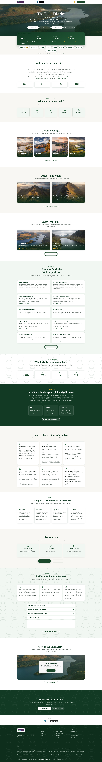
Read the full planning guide (50, 631)
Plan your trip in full (45, 561)
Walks (52, 1)
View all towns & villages (50, 160)
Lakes (56, 1)
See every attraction (50, 347)
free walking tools (76, 41)
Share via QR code (59, 708)
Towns (48, 1)
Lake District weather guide (62, 41)
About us (58, 740)
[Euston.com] (41, 2)
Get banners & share (45, 708)
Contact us (74, 731)
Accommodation (60, 733)
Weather (58, 735)
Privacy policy (74, 735)
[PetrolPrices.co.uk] (37, 2)
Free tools (24, 47)
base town (58, 76)
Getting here (59, 731)
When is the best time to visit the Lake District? (37, 613)
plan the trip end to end (61, 78)
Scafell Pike (61, 72)
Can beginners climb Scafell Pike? (35, 622)
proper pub (45, 78)
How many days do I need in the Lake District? (37, 609)
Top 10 (62, 47)
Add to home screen (52, 50)
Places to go (33, 27)
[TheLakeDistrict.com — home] (20, 2)
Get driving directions (52, 682)
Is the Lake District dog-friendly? (34, 617)
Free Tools (72, 1)
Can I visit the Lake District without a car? (36, 605)
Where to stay (58, 27)
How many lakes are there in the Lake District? (37, 626)
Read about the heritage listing (50, 419)
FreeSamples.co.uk (60, 53)
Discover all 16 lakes (50, 254)
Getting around (71, 47)
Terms (72, 733)
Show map (51, 670)
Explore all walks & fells (50, 206)
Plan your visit (81, 1)
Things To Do (65, 1)
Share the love (74, 737)
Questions (80, 47)
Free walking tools (59, 561)
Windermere (40, 74)
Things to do (46, 27)
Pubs (60, 1)
